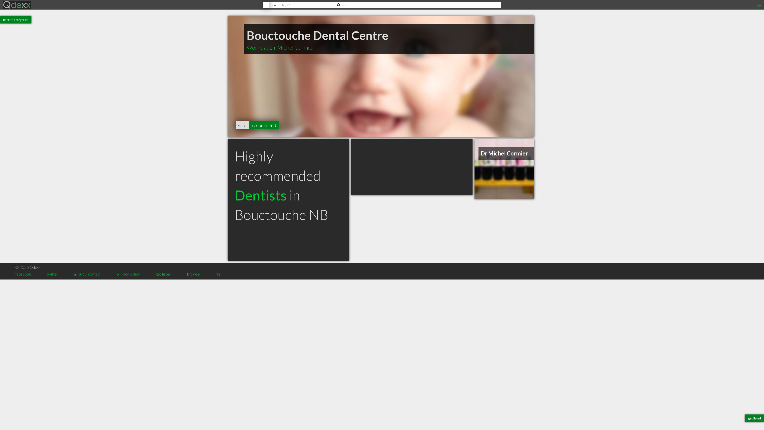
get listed (163, 274)
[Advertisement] (412, 167)
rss (218, 274)
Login (757, 5)
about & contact (87, 274)
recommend (264, 125)
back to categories (15, 20)
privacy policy (128, 274)
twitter (52, 274)
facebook (23, 274)
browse (193, 274)
